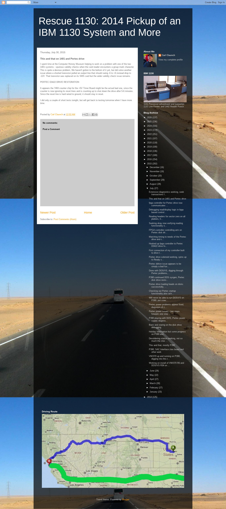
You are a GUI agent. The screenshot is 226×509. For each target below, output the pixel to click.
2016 (149, 159)
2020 (149, 142)
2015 (149, 163)
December (155, 167)
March (153, 383)
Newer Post (48, 212)
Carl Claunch (168, 55)
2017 (149, 155)
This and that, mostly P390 (162, 345)
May (152, 375)
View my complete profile (170, 59)
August (153, 184)
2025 (149, 121)
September (155, 180)
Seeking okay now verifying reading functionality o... (166, 224)
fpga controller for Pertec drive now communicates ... (165, 204)
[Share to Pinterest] (96, 114)
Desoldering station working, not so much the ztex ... (165, 339)
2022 (149, 134)
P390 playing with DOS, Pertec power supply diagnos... (167, 319)
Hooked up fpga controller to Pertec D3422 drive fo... (166, 244)
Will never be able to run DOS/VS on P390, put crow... (166, 299)
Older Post (127, 212)
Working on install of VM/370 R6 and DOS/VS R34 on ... (166, 364)
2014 (149, 397)
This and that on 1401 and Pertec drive (167, 198)
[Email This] (83, 114)
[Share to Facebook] (93, 114)
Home (88, 212)
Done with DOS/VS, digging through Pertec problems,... (166, 271)
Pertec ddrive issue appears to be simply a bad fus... (165, 265)
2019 (149, 146)
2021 (149, 138)
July (152, 188)
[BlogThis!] (87, 114)
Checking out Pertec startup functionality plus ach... (162, 292)
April (152, 379)
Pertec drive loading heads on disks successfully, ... (166, 285)
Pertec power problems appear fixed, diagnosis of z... (166, 305)
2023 (149, 130)
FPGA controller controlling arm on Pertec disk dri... (165, 231)
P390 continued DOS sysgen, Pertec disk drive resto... (166, 278)
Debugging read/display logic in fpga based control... (166, 211)
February (154, 387)
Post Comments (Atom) (65, 219)
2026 (149, 117)
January (154, 391)
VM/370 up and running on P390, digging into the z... (164, 357)
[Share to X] (90, 114)
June (152, 370)
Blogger (125, 499)
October (154, 175)
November (155, 171)
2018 (149, 151)
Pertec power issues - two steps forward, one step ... (164, 312)
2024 (149, 126)
